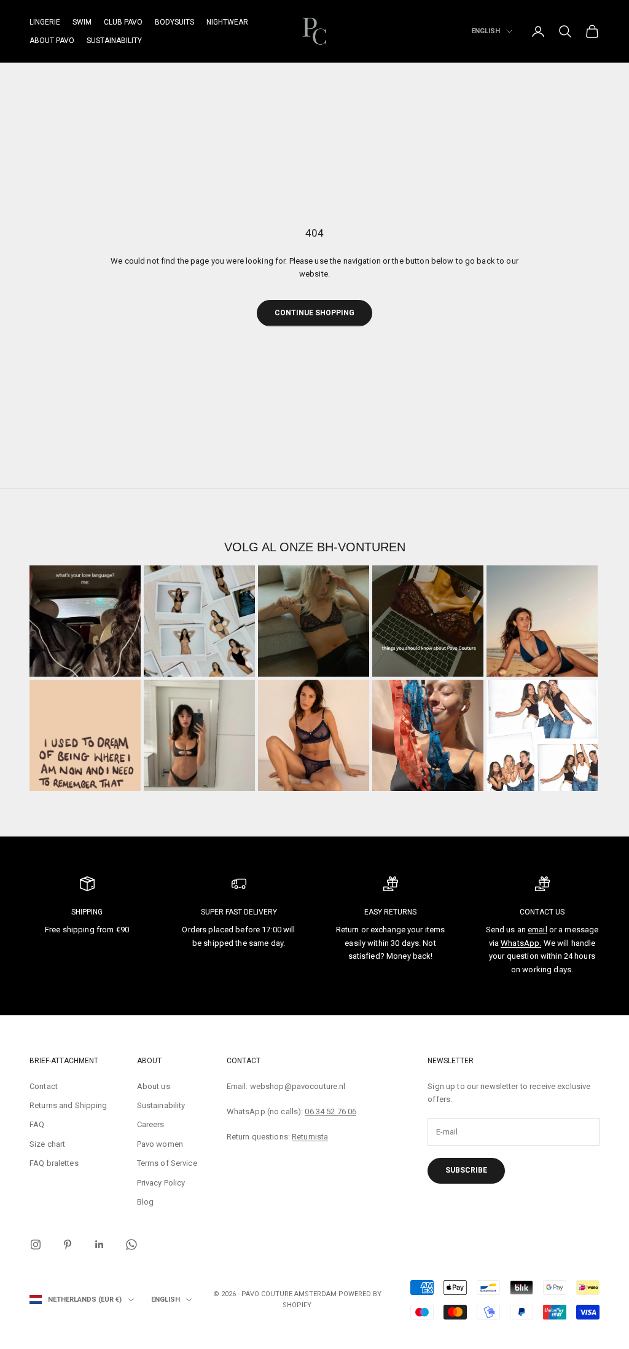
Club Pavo (123, 22)
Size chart (47, 1144)
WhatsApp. (521, 943)
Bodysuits (174, 22)
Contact (43, 1086)
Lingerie (44, 22)
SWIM (82, 22)
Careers (151, 1124)
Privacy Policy (161, 1182)
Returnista (310, 1136)
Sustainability (114, 40)
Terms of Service (167, 1163)
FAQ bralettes (54, 1163)
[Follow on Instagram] (35, 1244)
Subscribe (466, 1170)
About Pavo (51, 40)
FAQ (36, 1124)
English (485, 31)
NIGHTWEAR (227, 22)
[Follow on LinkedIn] (99, 1244)
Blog (145, 1201)
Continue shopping (314, 313)
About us (153, 1086)
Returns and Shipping (68, 1105)
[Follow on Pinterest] (67, 1244)
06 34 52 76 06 (330, 1111)
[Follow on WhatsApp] (131, 1244)
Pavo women (160, 1144)
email (537, 929)
